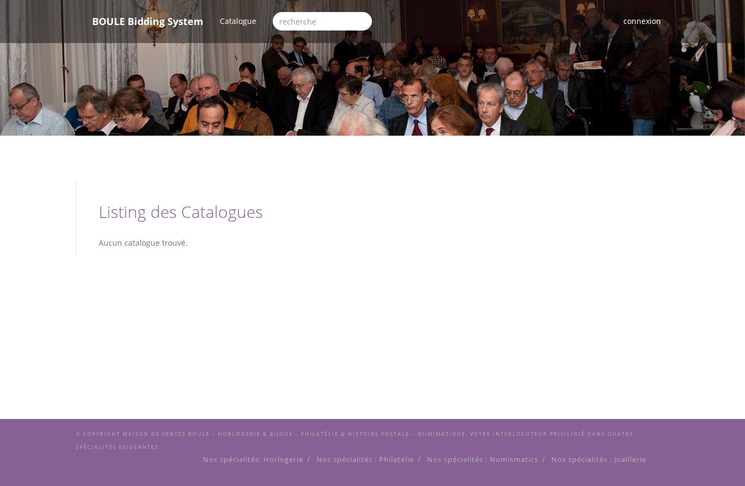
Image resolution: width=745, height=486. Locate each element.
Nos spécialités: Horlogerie (253, 459)
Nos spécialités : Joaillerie (598, 459)
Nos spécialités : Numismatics (482, 459)
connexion (642, 21)
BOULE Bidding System (147, 21)
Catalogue (242, 20)
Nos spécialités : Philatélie (365, 459)
